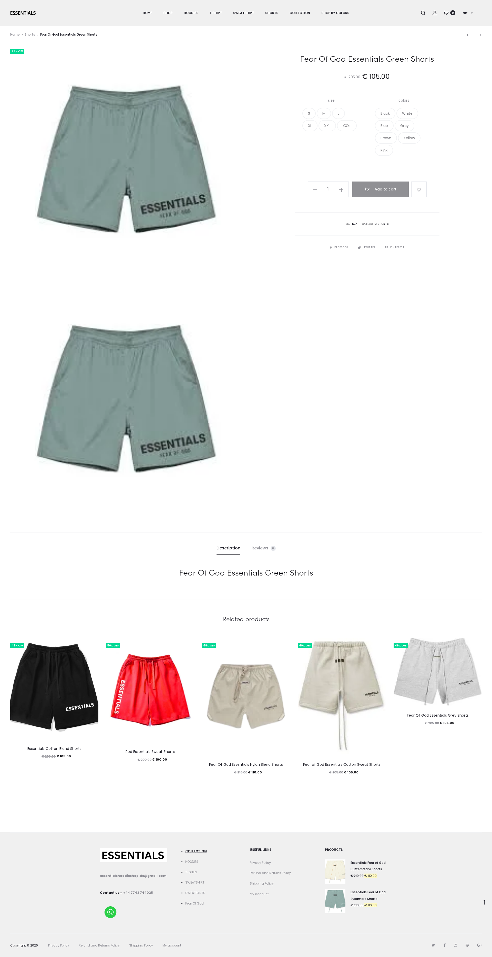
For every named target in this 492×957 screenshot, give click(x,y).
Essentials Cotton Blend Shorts (54, 748)
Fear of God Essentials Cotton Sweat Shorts (342, 764)
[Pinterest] (467, 945)
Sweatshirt (243, 13)
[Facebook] (445, 945)
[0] (446, 12)
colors (403, 100)
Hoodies (191, 13)
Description (228, 548)
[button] (309, 113)
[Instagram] (455, 945)
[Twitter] (433, 945)
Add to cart (385, 189)
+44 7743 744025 (138, 892)
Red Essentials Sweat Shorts (150, 751)
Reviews (263, 548)
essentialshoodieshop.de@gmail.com (133, 876)
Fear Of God (194, 903)
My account (259, 894)
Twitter (370, 247)
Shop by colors (335, 13)
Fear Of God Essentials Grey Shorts (438, 715)
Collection (300, 13)
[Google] (479, 945)
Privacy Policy (260, 862)
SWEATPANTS (195, 893)
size (331, 100)
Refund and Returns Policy (270, 873)
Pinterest (397, 247)
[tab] (228, 548)
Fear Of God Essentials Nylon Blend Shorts (246, 764)
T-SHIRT (191, 872)
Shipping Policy (262, 883)
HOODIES (191, 861)
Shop (167, 13)
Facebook (341, 247)
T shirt (216, 13)
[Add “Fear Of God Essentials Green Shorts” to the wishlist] (419, 189)
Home (147, 13)
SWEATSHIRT (194, 882)
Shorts (271, 13)
